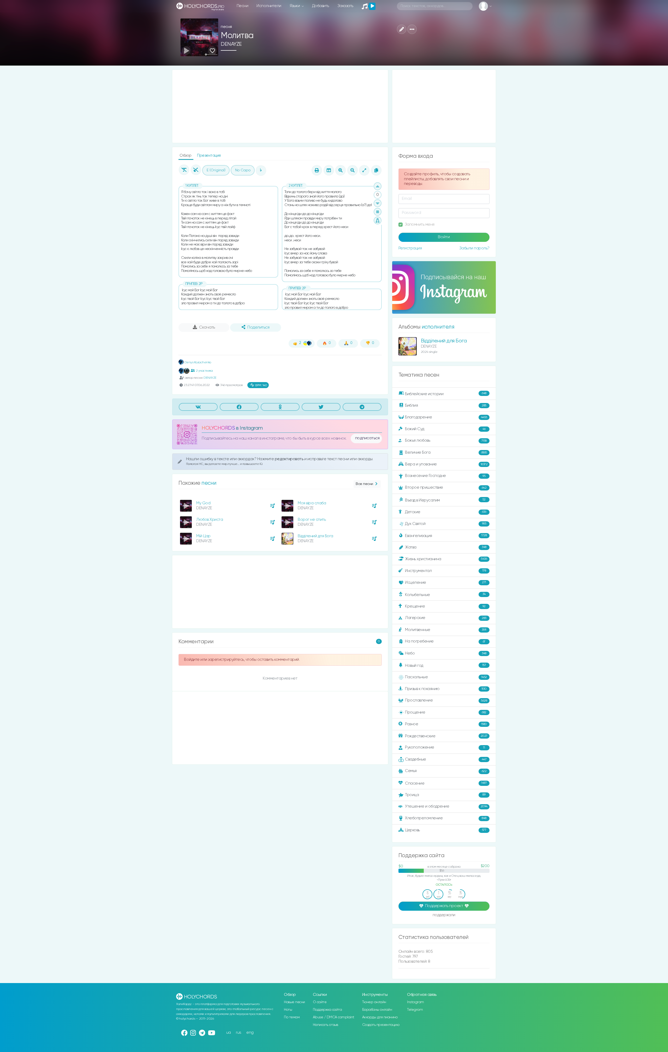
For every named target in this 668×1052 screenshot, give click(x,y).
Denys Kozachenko (197, 362)
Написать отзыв (325, 1025)
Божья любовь (446, 440)
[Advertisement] (280, 106)
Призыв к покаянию (446, 689)
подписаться (367, 438)
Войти (444, 237)
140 (261, 385)
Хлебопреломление (445, 818)
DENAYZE (231, 44)
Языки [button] (295, 6)
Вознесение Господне (445, 476)
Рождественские (446, 736)
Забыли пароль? (474, 248)
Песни (242, 6)
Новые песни (294, 1002)
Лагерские (445, 618)
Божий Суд (445, 429)
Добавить (320, 6)
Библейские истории (445, 394)
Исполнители (269, 6)
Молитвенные (445, 630)
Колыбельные (445, 595)
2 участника (204, 370)
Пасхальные (446, 677)
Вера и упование (446, 464)
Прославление (446, 700)
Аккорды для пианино (380, 1017)
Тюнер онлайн (374, 1002)
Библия (445, 405)
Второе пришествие (445, 487)
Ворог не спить (312, 520)
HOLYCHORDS (218, 428)
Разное (446, 724)
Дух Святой (445, 523)
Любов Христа (209, 520)
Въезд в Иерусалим (445, 500)
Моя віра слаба (312, 503)
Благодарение (446, 417)
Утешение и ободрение (446, 806)
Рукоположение (445, 747)
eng (250, 1033)
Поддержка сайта (327, 1010)
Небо (445, 653)
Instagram (415, 1002)
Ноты (288, 1010)
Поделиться (258, 327)
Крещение (445, 606)
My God (203, 503)
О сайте (320, 1002)
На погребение (445, 641)
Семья (445, 771)
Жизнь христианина (446, 559)
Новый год (445, 666)
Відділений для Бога (315, 536)
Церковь (445, 830)
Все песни (364, 484)
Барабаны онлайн (377, 1010)
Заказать (345, 6)
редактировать (289, 459)
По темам (292, 1017)
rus (238, 1033)
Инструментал (445, 570)
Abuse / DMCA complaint (333, 1017)
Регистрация (410, 248)
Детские (445, 512)
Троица (445, 795)
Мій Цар (203, 536)
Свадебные (445, 759)
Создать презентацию (380, 1025)
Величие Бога (446, 452)
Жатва (445, 547)
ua (228, 1033)
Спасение (446, 783)
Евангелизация (446, 535)
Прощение (445, 712)
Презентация (209, 155)
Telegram (415, 1010)
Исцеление (445, 583)
